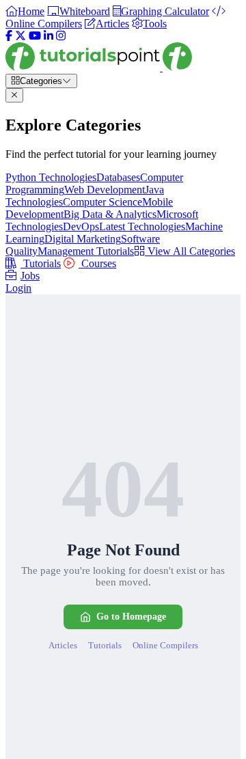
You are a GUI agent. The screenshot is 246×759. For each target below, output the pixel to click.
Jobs (30, 275)
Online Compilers (165, 645)
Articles (63, 645)
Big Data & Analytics (110, 214)
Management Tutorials (86, 251)
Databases (118, 177)
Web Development (104, 189)
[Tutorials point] (98, 67)
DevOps (81, 226)
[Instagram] (61, 36)
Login (18, 288)
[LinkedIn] (48, 36)
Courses (97, 263)
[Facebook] (8, 36)
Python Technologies (50, 177)
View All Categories (190, 251)
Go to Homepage (131, 616)
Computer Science (102, 202)
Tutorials (40, 263)
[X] (20, 36)
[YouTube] (35, 36)
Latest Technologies (142, 226)
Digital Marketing (82, 239)
